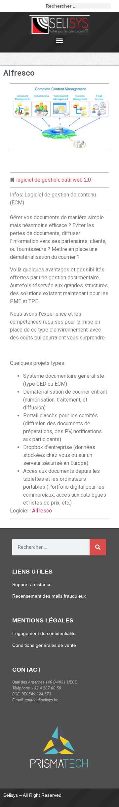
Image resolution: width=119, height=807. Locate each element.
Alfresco (42, 511)
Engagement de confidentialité (44, 633)
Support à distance (32, 584)
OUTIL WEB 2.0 (76, 180)
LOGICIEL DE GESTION (37, 180)
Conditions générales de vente (44, 645)
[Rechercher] (113, 6)
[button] (59, 40)
